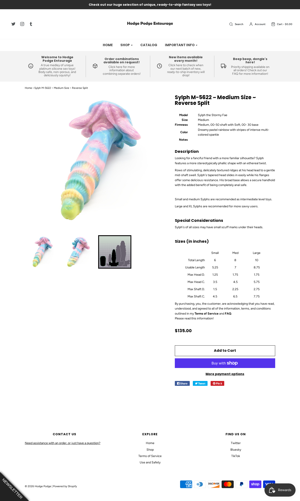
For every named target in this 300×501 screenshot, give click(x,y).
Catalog (148, 45)
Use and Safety (150, 462)
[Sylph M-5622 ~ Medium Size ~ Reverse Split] (41, 252)
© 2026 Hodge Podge (38, 486)
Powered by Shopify (65, 486)
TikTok (235, 456)
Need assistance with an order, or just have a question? (62, 443)
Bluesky (235, 450)
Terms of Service (150, 456)
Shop (150, 450)
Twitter (236, 443)
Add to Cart (225, 350)
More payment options (225, 374)
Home (108, 45)
